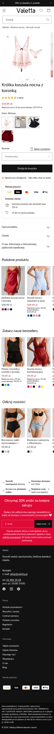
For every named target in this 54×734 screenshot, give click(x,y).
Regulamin (7, 624)
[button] (4, 10)
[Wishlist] (41, 10)
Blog (4, 667)
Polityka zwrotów (10, 620)
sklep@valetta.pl (19, 574)
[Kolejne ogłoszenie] (51, 3)
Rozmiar (5, 148)
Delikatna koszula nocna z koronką (12, 299)
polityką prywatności (12, 537)
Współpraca (8, 658)
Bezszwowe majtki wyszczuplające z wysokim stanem (10, 442)
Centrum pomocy (10, 615)
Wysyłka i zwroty (10, 611)
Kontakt (6, 628)
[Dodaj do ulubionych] (21, 269)
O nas (5, 663)
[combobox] (27, 19)
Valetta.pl (13, 727)
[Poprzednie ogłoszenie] (3, 3)
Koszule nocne (33, 27)
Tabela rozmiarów (42, 149)
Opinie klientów (10, 650)
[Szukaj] (47, 19)
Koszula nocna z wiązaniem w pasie (36, 299)
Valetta (5, 27)
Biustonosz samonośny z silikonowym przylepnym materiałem (38, 442)
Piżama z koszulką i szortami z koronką (10, 370)
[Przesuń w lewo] (20, 80)
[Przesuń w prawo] (34, 80)
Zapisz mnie (41, 524)
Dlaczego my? (9, 654)
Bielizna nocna (17, 27)
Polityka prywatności (12, 607)
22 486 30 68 (13, 579)
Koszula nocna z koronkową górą (35, 370)
